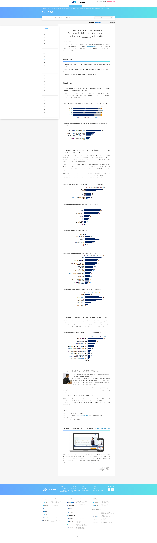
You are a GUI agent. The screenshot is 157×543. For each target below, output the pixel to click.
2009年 (43, 87)
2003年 (43, 106)
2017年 (43, 62)
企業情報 (45, 6)
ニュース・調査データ (76, 6)
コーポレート (53, 17)
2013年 (43, 75)
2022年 (43, 46)
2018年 (43, 59)
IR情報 (60, 6)
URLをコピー (113, 22)
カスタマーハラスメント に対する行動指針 (64, 491)
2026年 (43, 34)
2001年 (43, 112)
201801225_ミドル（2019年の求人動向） (87, 463)
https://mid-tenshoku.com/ (92, 46)
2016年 (43, 65)
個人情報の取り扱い (85, 490)
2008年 (43, 90)
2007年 (43, 93)
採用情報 (66, 6)
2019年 (43, 56)
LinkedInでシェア (98, 22)
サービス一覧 (53, 6)
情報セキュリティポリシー (98, 490)
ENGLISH (104, 1)
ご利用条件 (95, 488)
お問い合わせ (111, 1)
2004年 (43, 103)
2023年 (43, 43)
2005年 (43, 100)
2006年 (43, 97)
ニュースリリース (50, 8)
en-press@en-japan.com (106, 470)
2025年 (43, 37)
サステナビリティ (88, 6)
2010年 (43, 84)
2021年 (43, 50)
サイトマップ (99, 1)
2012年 (43, 78)
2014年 (43, 72)
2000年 (43, 115)
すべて (45, 17)
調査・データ (69, 17)
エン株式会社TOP (44, 8)
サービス (61, 17)
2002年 (43, 109)
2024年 (43, 40)
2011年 (43, 81)
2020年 (43, 53)
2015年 (43, 68)
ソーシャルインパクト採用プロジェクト (104, 6)
